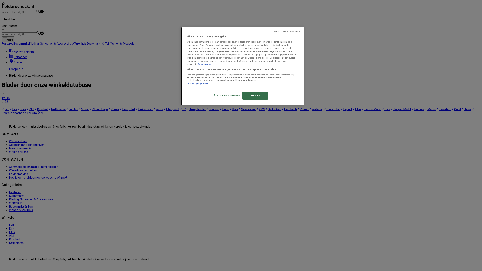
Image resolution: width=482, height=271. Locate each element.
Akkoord (255, 95)
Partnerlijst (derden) (198, 83)
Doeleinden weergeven (227, 95)
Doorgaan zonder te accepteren (287, 31)
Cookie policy (204, 64)
